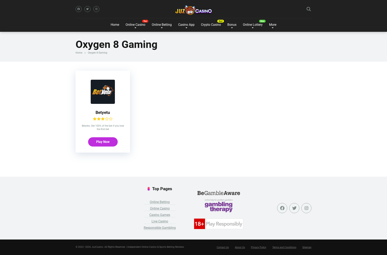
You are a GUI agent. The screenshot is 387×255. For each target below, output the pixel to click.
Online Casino (135, 25)
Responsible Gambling (160, 228)
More (272, 25)
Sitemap (306, 247)
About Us (240, 247)
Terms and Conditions (284, 247)
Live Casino (160, 221)
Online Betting (160, 202)
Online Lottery (253, 25)
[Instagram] (96, 9)
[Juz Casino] (193, 10)
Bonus (231, 25)
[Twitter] (87, 9)
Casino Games (159, 215)
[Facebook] (79, 9)
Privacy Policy (258, 247)
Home (115, 25)
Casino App (186, 25)
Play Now (103, 142)
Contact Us (223, 247)
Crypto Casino (211, 25)
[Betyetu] (103, 103)
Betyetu (103, 112)
